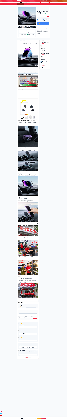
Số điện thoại (26, 316)
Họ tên (19, 316)
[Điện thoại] (1, 415)
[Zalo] (1, 413)
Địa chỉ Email (32, 316)
